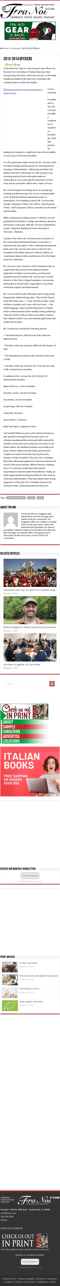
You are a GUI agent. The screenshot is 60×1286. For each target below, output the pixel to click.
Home (5, 48)
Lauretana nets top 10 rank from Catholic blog (29, 590)
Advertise (51, 1279)
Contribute (42, 1282)
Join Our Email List (30, 876)
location (36, 1249)
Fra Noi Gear (29, 1282)
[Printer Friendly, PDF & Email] (12, 65)
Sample (30, 1279)
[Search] (52, 683)
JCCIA (40, 498)
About (22, 1279)
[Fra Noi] (30, 10)
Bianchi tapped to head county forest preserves (30, 627)
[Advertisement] (24, 695)
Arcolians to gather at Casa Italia (22, 664)
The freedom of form (29, 989)
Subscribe (5, 1249)
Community (15, 48)
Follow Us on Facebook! (12, 1228)
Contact (52, 1282)
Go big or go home (28, 963)
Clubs (31, 498)
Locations (8, 1282)
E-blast (18, 1282)
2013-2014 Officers (16, 498)
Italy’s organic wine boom (31, 1001)
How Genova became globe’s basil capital (39, 976)
